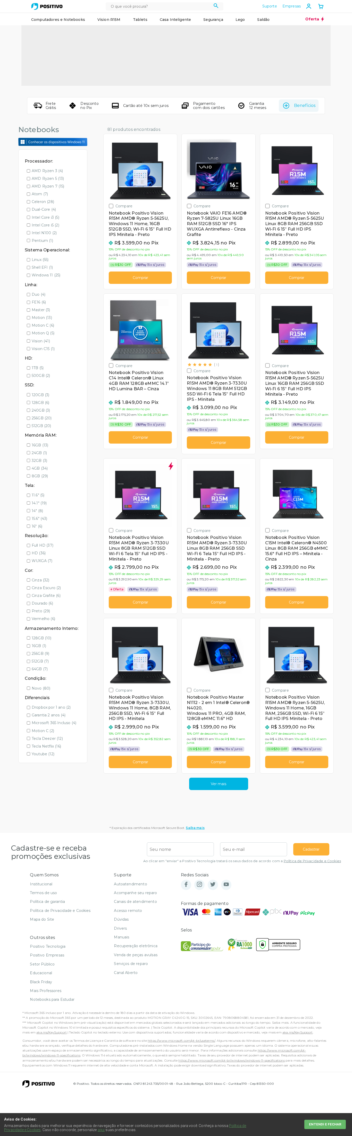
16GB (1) (39, 645)
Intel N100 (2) (44, 233)
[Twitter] (212, 885)
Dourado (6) (42, 603)
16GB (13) (40, 445)
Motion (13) (42, 317)
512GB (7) (40, 661)
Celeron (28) (43, 201)
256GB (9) (40, 653)
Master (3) (41, 310)
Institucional (41, 884)
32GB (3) (39, 460)
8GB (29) (40, 476)
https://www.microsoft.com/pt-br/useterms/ (181, 1040)
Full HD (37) (42, 545)
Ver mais (218, 784)
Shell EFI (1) (42, 267)
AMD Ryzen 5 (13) (48, 178)
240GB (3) (41, 410)
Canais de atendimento (135, 901)
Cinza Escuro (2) (46, 588)
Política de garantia (47, 901)
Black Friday (41, 982)
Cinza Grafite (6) (46, 595)
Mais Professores (45, 990)
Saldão (263, 19)
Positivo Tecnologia (47, 946)
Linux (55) (40, 259)
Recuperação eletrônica (135, 946)
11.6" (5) (38, 495)
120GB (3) (40, 395)
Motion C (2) (43, 730)
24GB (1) (39, 453)
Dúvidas (121, 919)
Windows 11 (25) (46, 275)
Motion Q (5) (43, 333)
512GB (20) (41, 425)
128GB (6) (40, 402)
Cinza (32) (40, 580)
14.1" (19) (39, 503)
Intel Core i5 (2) (45, 225)
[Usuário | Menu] (308, 6)
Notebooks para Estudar (52, 999)
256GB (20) (42, 418)
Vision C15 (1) (43, 348)
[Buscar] (216, 6)
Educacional (41, 973)
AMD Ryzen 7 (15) (48, 186)
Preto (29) (41, 611)
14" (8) (37, 510)
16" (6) (37, 526)
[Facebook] (186, 885)
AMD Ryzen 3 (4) (47, 170)
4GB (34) (40, 468)
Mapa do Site (42, 919)
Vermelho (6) (43, 618)
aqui (101, 1130)
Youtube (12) (43, 754)
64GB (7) (40, 669)
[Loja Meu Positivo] (47, 6)
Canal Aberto (126, 972)
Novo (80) (41, 688)
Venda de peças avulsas (135, 955)
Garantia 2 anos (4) (48, 715)
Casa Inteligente (175, 19)
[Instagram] (199, 885)
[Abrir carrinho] (321, 7)
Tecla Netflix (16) (46, 746)
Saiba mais (195, 828)
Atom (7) (40, 194)
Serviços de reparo (131, 963)
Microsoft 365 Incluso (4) (54, 722)
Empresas (291, 6)
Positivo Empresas (47, 955)
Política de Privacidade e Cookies (312, 861)
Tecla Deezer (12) (47, 738)
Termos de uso (43, 893)
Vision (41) (41, 341)
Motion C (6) (43, 325)
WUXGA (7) (42, 560)
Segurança (213, 19)
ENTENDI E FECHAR (325, 1124)
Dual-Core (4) (44, 209)
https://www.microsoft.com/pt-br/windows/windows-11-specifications (231, 1060)
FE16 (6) (39, 302)
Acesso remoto (128, 910)
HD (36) (39, 553)
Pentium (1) (42, 240)
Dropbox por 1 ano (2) (51, 707)
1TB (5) (38, 368)
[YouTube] (226, 885)
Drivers (120, 928)
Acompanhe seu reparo (135, 893)
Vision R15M (109, 19)
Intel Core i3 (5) (45, 217)
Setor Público (42, 964)
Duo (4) (38, 294)
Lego (240, 19)
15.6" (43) (39, 518)
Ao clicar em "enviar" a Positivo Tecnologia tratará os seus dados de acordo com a (242, 861)
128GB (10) (42, 638)
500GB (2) (41, 375)
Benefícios (304, 105)
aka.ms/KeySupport (51, 1032)
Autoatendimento (130, 884)
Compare (123, 206)
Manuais (121, 937)
